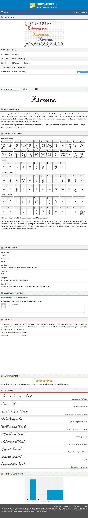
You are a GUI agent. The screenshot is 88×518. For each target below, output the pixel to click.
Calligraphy (21, 59)
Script (14, 59)
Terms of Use (67, 506)
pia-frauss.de (20, 329)
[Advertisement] (44, 81)
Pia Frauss (15, 54)
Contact (85, 506)
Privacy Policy (77, 506)
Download (83, 72)
